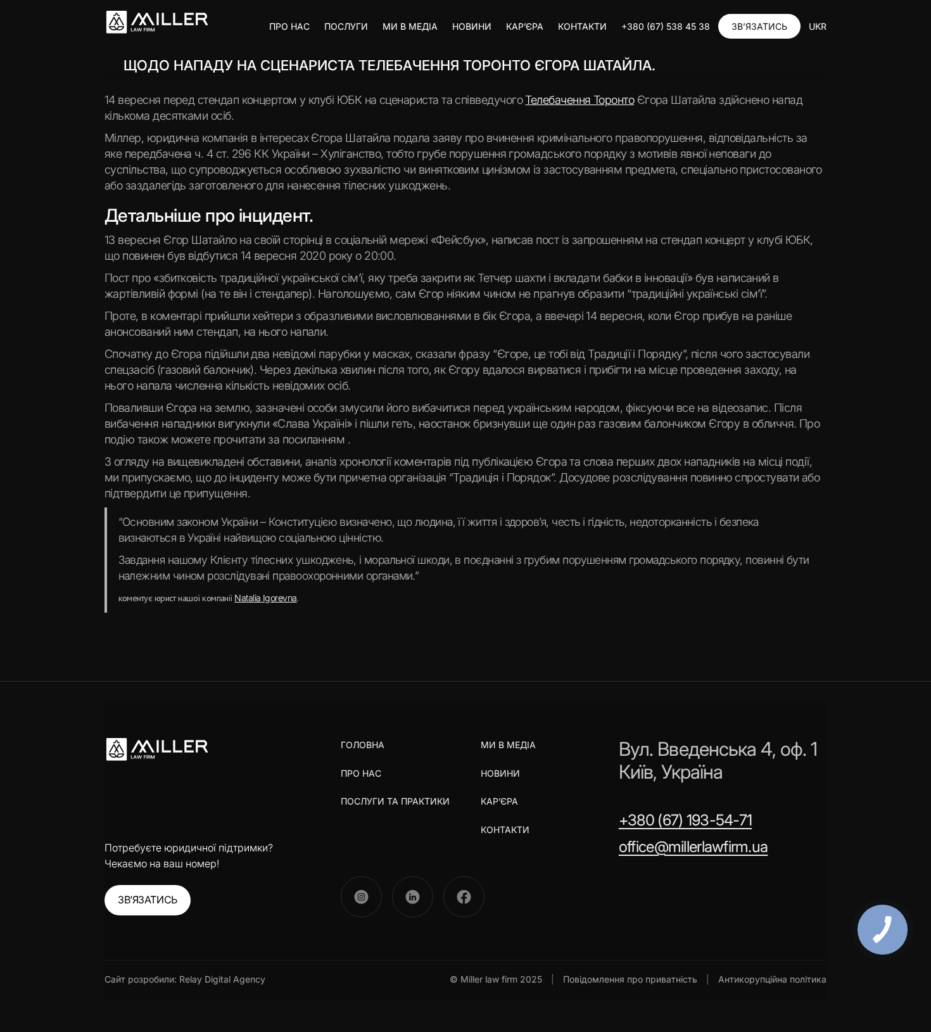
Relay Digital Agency (222, 979)
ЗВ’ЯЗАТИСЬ (759, 26)
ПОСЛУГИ (346, 26)
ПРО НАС (289, 26)
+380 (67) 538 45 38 (665, 26)
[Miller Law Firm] (156, 749)
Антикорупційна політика (772, 979)
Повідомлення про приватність (630, 979)
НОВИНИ (471, 26)
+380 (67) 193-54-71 (685, 820)
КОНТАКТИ (582, 26)
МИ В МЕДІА (410, 26)
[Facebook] (463, 896)
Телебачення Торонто (579, 99)
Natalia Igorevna (265, 597)
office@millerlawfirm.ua (693, 847)
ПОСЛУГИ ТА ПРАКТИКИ (395, 801)
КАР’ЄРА (524, 26)
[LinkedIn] (412, 896)
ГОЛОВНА (362, 745)
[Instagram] (361, 896)
